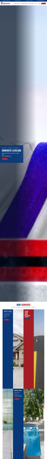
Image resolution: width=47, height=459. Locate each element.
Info (35, 3)
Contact (39, 3)
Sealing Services (31, 3)
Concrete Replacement (24, 3)
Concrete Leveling (17, 3)
